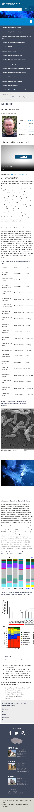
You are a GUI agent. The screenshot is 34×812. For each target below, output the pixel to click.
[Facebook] (10, 733)
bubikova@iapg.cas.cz (23, 771)
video (12, 174)
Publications (5, 717)
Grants (4, 714)
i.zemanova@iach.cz (22, 784)
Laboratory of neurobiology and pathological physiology (16, 68)
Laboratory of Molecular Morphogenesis (12, 55)
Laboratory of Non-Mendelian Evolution (12, 81)
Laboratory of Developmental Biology (11, 27)
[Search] (31, 8)
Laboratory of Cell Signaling (9, 64)
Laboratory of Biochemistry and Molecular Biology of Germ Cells (16, 37)
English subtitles (22, 174)
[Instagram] (23, 733)
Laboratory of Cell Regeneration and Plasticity (13, 42)
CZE (25, 9)
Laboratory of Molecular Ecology (10, 85)
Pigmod (27, 89)
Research (8, 99)
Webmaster (4, 806)
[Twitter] (16, 733)
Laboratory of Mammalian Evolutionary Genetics (14, 72)
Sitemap (3, 804)
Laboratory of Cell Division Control (10, 46)
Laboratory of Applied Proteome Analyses (12, 31)
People (4, 712)
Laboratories (12, 95)
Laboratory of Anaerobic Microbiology (11, 89)
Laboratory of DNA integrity (9, 51)
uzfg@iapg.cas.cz (22, 756)
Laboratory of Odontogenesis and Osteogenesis (14, 59)
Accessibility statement (21, 804)
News (3, 720)
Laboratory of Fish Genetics (9, 76)
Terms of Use (10, 804)
